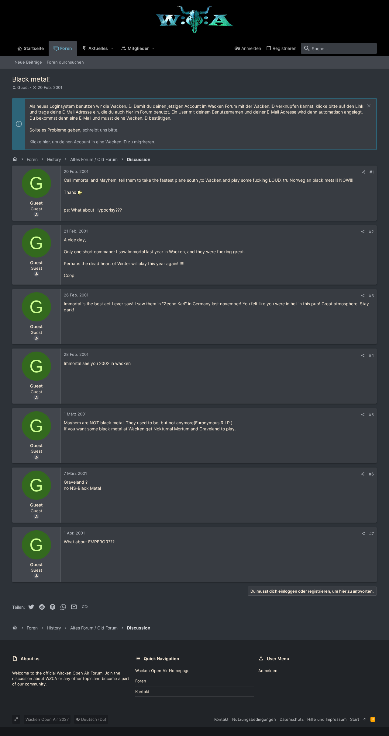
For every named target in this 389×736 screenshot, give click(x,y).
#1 (372, 172)
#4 (371, 355)
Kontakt (142, 691)
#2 (371, 231)
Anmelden (267, 670)
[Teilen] (363, 172)
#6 (371, 473)
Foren (140, 680)
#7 (371, 533)
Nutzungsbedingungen (254, 719)
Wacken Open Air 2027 (47, 719)
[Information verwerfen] (368, 106)
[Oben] (365, 719)
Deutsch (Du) (93, 719)
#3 (371, 295)
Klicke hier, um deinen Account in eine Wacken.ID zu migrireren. (92, 141)
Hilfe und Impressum (326, 719)
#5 (371, 414)
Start (354, 719)
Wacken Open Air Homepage (162, 670)
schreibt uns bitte (100, 129)
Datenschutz (292, 719)
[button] (112, 48)
